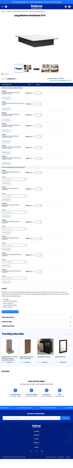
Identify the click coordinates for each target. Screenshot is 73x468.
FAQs (59, 394)
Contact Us (46, 394)
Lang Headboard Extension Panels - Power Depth (26, 357)
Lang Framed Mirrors (60, 357)
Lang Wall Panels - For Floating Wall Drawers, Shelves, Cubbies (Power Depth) (10, 358)
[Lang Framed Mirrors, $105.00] (63, 347)
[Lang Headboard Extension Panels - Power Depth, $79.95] (28, 347)
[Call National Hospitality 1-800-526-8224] (15, 390)
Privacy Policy (61, 457)
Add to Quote (6, 98)
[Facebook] (31, 451)
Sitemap (68, 457)
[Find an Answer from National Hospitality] (60, 390)
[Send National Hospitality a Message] (46, 390)
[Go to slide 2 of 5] (69, 334)
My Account (6, 6)
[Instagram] (36, 451)
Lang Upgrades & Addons (43, 357)
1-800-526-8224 (15, 394)
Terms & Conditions (51, 457)
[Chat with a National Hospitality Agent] (31, 390)
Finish (4, 177)
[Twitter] (42, 451)
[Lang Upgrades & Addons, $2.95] (45, 347)
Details (59, 2)
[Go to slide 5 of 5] (65, 334)
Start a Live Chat (31, 394)
